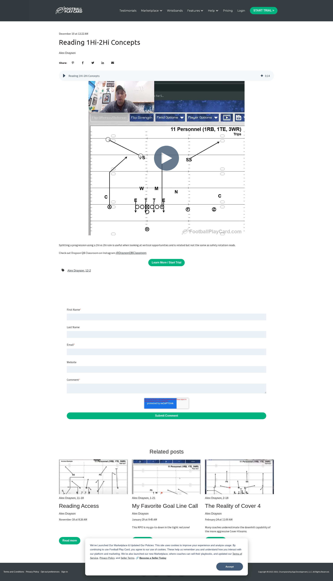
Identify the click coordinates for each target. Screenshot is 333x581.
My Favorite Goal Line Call (165, 506)
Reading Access (79, 506)
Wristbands (175, 10)
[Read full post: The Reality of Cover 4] (239, 476)
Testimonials (127, 10)
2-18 (225, 498)
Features (193, 10)
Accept (229, 566)
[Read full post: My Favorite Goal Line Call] (166, 476)
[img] (262, 76)
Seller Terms (127, 558)
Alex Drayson (67, 53)
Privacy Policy (107, 558)
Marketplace (150, 10)
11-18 (80, 498)
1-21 (152, 498)
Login (241, 10)
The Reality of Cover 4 (233, 506)
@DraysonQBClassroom (131, 252)
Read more (69, 540)
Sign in (64, 572)
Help (211, 10)
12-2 (88, 270)
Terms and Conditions (13, 572)
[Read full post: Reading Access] (93, 476)
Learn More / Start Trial (166, 262)
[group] (166, 76)
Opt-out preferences (50, 572)
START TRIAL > (263, 10)
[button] (64, 75)
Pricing (228, 10)
